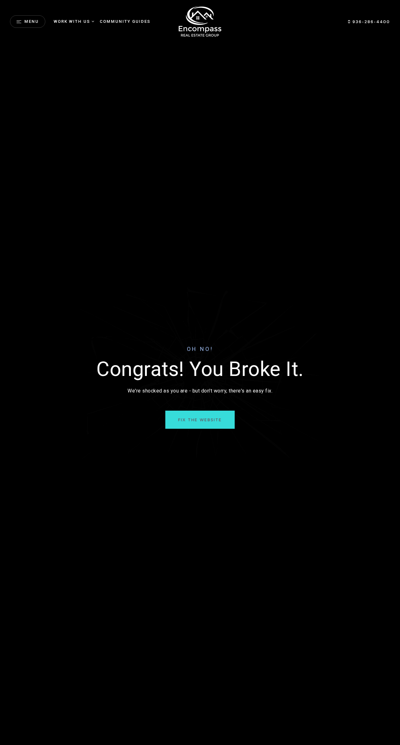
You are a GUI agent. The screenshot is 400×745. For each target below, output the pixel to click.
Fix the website (200, 419)
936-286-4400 (370, 21)
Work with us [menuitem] (72, 21)
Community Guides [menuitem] (125, 21)
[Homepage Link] (200, 21)
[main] (200, 372)
